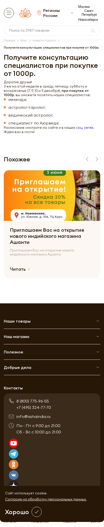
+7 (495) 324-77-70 (33, 407)
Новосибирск (88, 20)
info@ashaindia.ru (33, 416)
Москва (84, 7)
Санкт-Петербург (89, 12)
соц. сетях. (85, 127)
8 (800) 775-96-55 (32, 401)
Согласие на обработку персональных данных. (46, 499)
